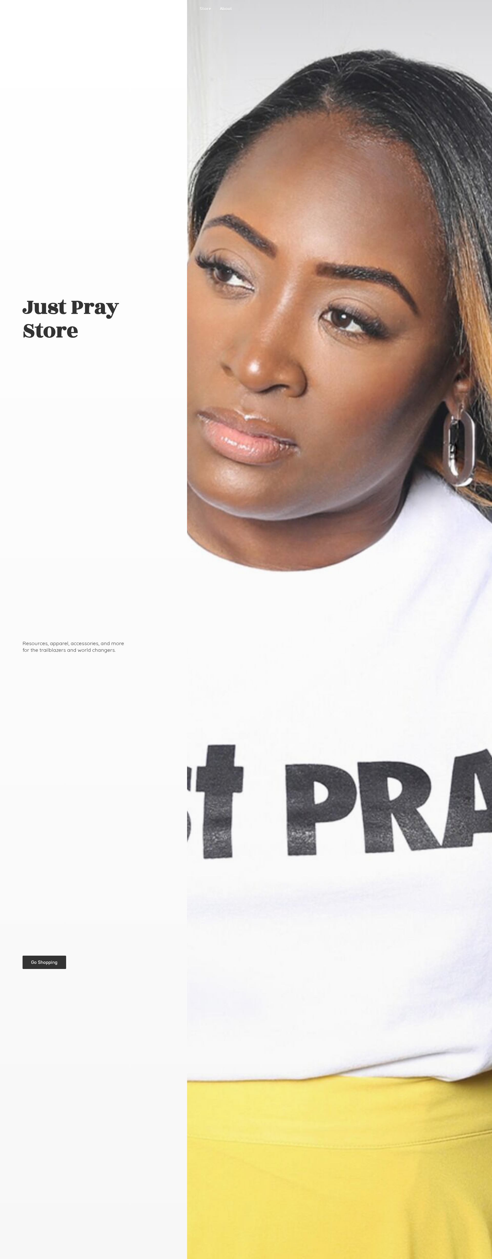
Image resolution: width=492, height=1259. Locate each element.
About (226, 8)
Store (205, 8)
